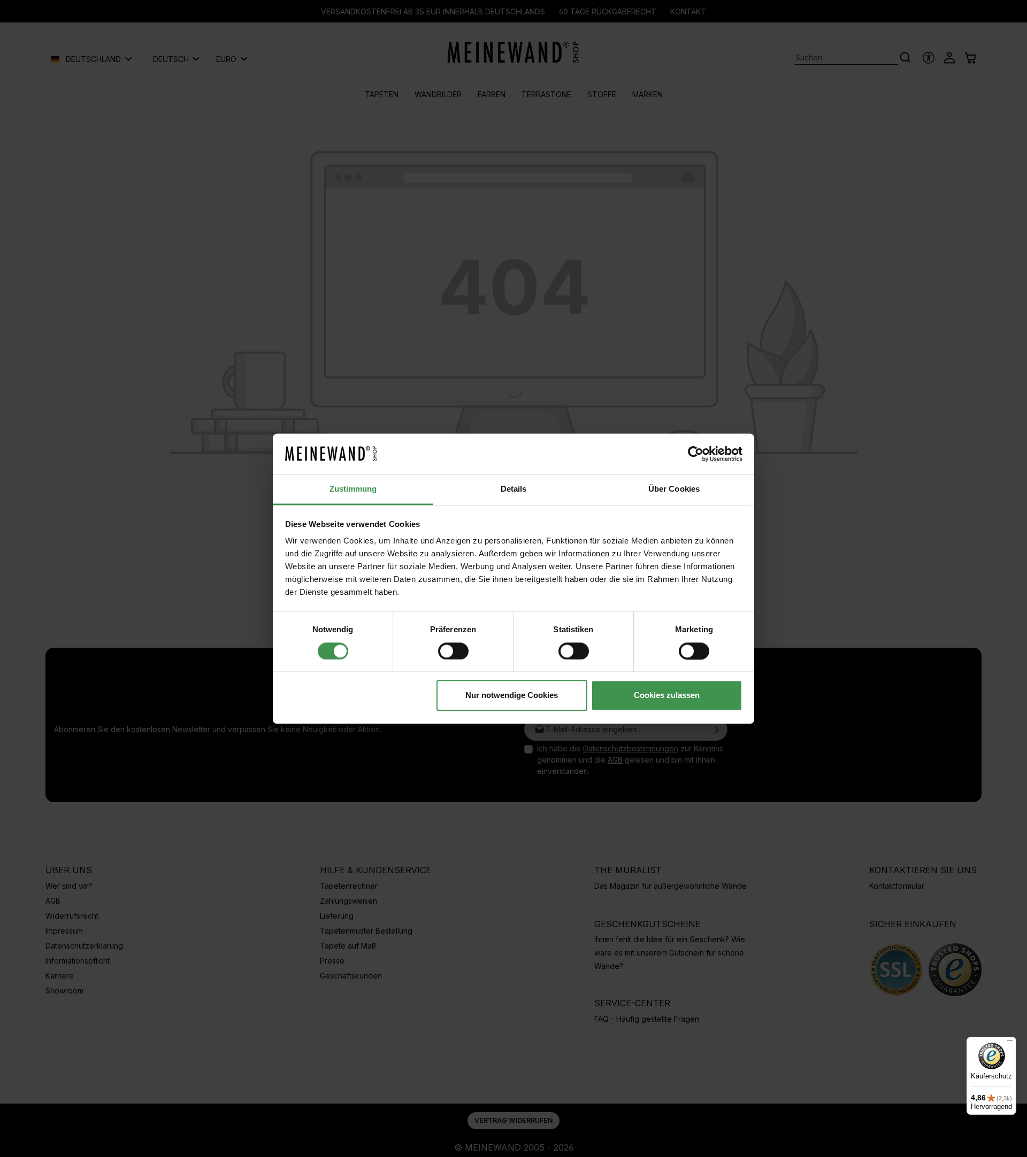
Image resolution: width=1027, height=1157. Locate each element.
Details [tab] (514, 489)
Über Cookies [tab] (674, 489)
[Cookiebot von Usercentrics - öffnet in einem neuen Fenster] (695, 454)
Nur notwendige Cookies (511, 695)
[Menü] (1009, 1043)
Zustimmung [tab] (353, 489)
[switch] (453, 650)
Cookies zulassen (667, 695)
